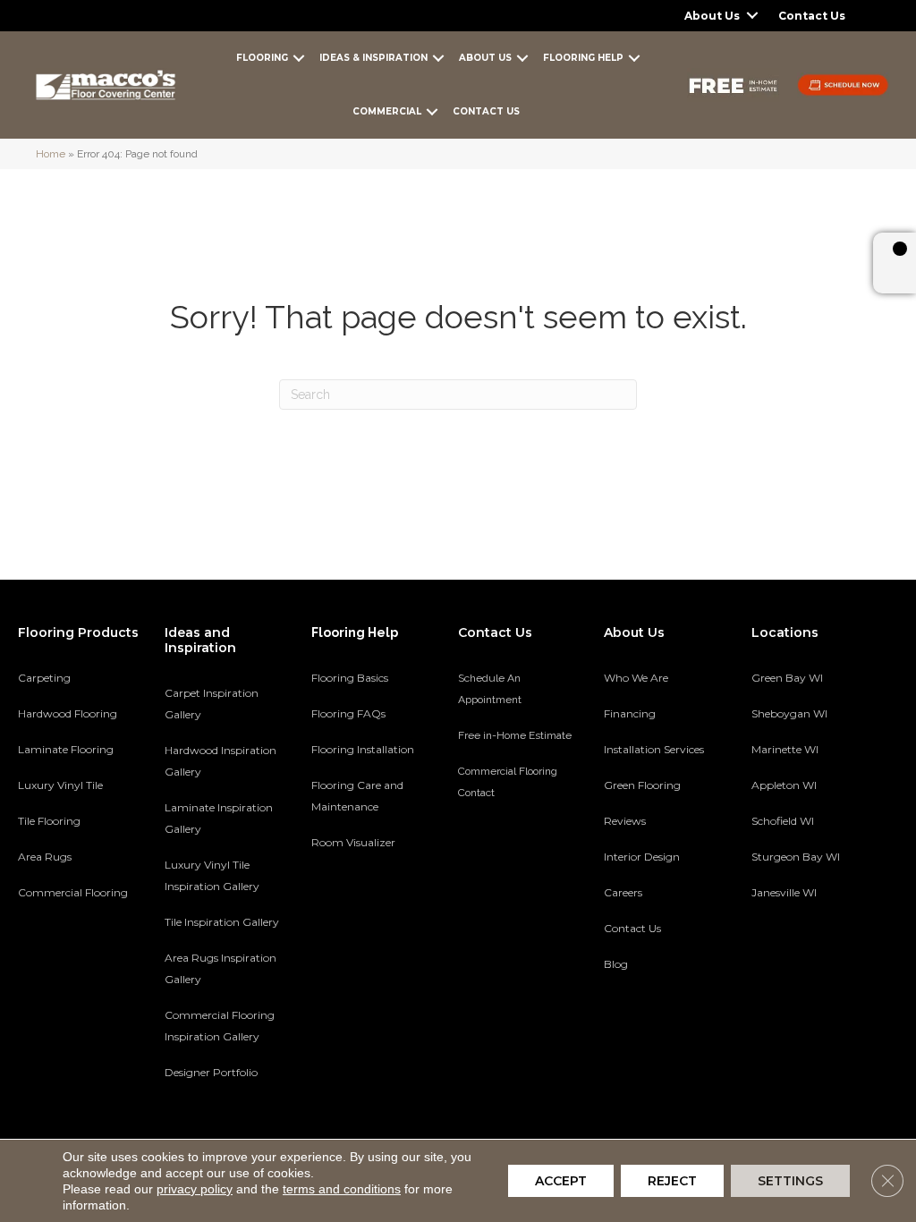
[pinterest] (764, 954)
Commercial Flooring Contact (507, 782)
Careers (623, 892)
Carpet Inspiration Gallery (212, 703)
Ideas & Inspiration (373, 58)
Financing (630, 713)
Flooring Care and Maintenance (357, 795)
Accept (561, 1181)
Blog (616, 964)
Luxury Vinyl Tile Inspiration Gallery (212, 875)
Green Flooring (642, 785)
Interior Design (642, 856)
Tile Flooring (49, 820)
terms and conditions (342, 1189)
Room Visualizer (353, 842)
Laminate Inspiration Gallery (219, 818)
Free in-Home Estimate (515, 735)
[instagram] (858, 954)
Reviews (625, 820)
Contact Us (811, 15)
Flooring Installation (362, 749)
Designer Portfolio (211, 1072)
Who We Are (636, 677)
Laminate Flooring (66, 749)
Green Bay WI (787, 677)
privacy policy (195, 1189)
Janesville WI (784, 892)
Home (50, 154)
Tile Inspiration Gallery (222, 922)
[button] (752, 15)
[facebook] (796, 954)
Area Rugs (45, 856)
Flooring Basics (349, 677)
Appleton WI (784, 785)
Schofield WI (782, 820)
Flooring (262, 58)
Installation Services (654, 749)
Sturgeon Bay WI (795, 856)
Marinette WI (784, 749)
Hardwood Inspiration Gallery (220, 760)
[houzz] (827, 954)
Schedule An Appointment (490, 689)
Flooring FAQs (348, 713)
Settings (790, 1181)
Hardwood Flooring (67, 713)
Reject (672, 1181)
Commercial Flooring (73, 892)
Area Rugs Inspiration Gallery (220, 968)
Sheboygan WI (789, 713)
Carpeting (44, 677)
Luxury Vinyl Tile (60, 785)
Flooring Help (583, 58)
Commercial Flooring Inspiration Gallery (220, 1025)
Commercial (386, 111)
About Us (712, 15)
